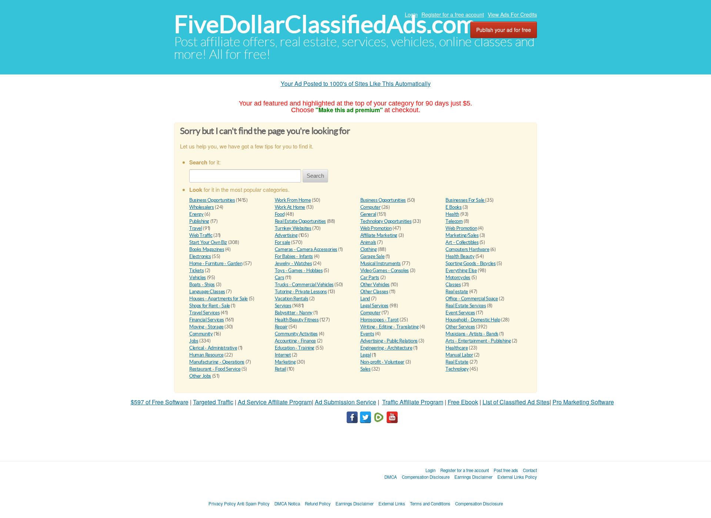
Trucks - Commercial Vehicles (304, 284)
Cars (279, 277)
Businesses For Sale (465, 200)
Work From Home (293, 200)
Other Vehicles (375, 284)
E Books (453, 207)
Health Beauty (459, 256)
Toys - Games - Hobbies (299, 270)
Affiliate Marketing (379, 235)
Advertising (286, 235)
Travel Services (204, 312)
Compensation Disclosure (426, 477)
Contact (530, 470)
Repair (281, 327)
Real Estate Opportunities (300, 221)
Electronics (200, 256)
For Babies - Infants (294, 256)
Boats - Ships (202, 284)
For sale (282, 242)
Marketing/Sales (461, 235)
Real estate (456, 291)
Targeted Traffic (213, 402)
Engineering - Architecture (386, 348)
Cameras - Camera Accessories (306, 249)
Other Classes (374, 291)
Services (283, 305)
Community (201, 334)
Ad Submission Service (345, 402)
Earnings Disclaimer (473, 477)
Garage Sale (372, 256)
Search (315, 176)
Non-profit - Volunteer (382, 362)
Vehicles (197, 277)
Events (367, 334)
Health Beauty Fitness (297, 320)
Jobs (193, 341)
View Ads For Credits (512, 14)
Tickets (196, 270)
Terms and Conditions (430, 504)
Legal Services (374, 305)
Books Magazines (206, 249)
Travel (195, 228)
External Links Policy (517, 477)
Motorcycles (457, 277)
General (368, 214)
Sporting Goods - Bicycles (470, 263)
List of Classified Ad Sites (516, 402)
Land (365, 298)
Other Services (460, 327)
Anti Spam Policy (253, 504)
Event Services (460, 312)
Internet (283, 355)
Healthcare (456, 348)
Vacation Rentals (291, 298)
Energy (196, 214)
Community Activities (296, 334)
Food (279, 214)
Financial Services (206, 320)
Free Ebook (463, 402)
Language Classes (207, 291)
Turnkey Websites (293, 228)
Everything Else (461, 270)
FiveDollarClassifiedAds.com (325, 24)
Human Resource (206, 355)
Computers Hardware (467, 249)
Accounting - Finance (295, 341)
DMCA (390, 477)
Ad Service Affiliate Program (275, 402)
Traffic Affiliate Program (412, 402)
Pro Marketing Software (583, 402)
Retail (280, 369)
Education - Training (294, 348)
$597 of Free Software (159, 402)
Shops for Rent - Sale (209, 305)
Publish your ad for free (503, 29)
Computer (370, 207)
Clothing (368, 249)
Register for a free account (452, 14)
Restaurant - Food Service (214, 369)
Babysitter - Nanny (294, 312)
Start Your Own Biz (208, 242)
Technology (456, 369)
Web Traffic (201, 235)
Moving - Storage (206, 327)
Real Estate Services (465, 305)
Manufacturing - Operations (216, 362)
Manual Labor (459, 355)
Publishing (199, 221)
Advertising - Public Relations (389, 341)
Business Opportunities (212, 200)
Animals (368, 242)
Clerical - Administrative (213, 348)
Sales (365, 369)
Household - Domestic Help (472, 320)
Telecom (454, 221)
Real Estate (456, 362)
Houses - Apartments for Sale (218, 298)
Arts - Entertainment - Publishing (478, 341)
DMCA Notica (287, 504)
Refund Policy (318, 504)
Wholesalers (201, 207)
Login (411, 14)
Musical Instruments (380, 263)
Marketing (285, 362)
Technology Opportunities (386, 221)
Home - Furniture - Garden (215, 263)
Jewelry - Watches (293, 263)
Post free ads (506, 470)
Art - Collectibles (461, 242)
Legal (365, 355)
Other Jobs (200, 376)
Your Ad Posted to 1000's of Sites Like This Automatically (356, 83)
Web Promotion (376, 228)
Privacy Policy (222, 504)
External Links (391, 504)
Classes (453, 284)
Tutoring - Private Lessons (301, 291)
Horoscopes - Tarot (379, 320)
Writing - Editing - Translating (389, 327)
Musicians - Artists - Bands (471, 334)
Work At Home (290, 207)
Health (452, 214)
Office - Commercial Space (471, 298)
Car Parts (370, 277)
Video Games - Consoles (384, 270)
